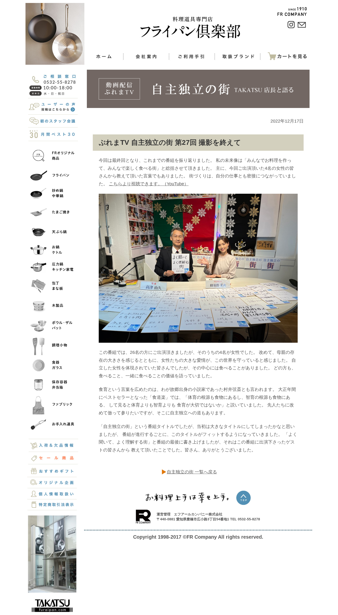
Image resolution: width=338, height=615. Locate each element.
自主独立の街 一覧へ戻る (192, 471)
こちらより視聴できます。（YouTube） (149, 183)
